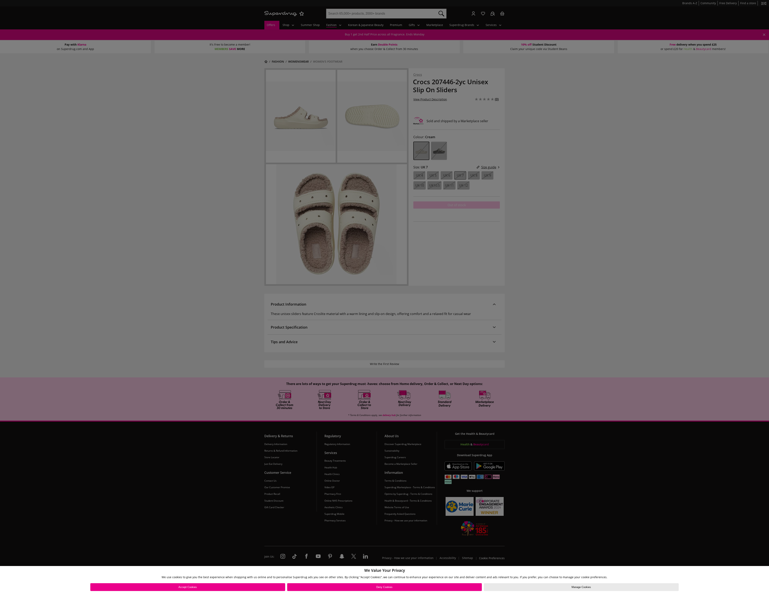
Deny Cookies (384, 587)
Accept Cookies (187, 587)
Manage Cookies (581, 587)
